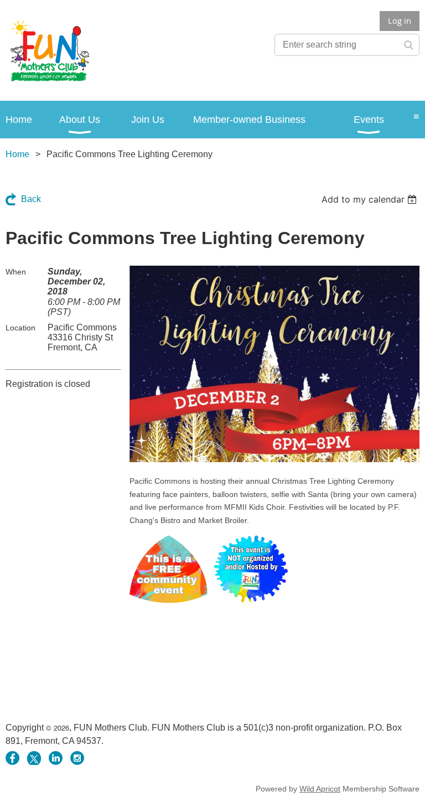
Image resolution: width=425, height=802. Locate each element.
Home (17, 154)
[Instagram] (77, 758)
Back (31, 199)
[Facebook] (12, 758)
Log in (399, 20)
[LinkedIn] (56, 758)
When (16, 271)
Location (20, 327)
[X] (34, 758)
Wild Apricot (319, 788)
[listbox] (370, 199)
